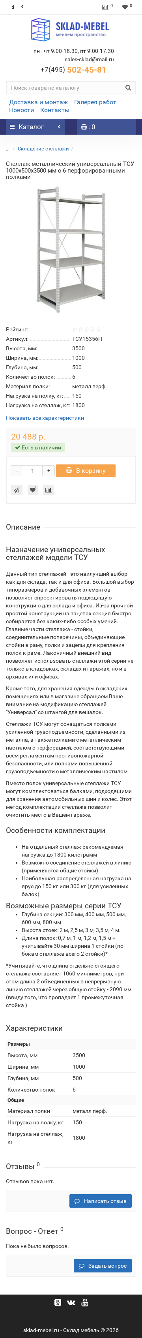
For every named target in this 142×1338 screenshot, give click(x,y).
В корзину (91, 470)
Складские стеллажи (43, 149)
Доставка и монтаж (38, 102)
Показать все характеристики (45, 418)
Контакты (54, 110)
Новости (21, 110)
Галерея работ (95, 102)
